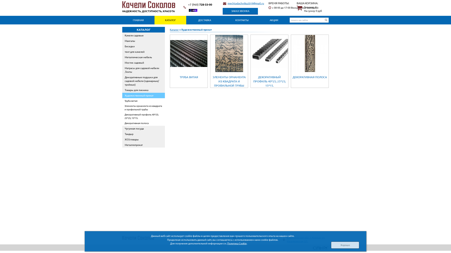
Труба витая (131, 100)
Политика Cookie (237, 243)
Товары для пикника (136, 90)
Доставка (204, 20)
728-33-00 (200, 4)
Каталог (170, 20)
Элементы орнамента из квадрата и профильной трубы (143, 107)
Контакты (242, 20)
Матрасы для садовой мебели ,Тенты (142, 69)
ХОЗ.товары (132, 139)
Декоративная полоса (137, 123)
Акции (274, 20)
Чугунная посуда (134, 128)
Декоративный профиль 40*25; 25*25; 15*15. (142, 116)
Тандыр (129, 133)
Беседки (130, 46)
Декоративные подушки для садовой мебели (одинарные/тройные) (142, 81)
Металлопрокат (134, 144)
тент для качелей (134, 51)
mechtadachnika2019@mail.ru (246, 3)
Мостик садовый (134, 62)
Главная (138, 20)
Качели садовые (134, 35)
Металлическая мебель (138, 57)
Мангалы (130, 40)
